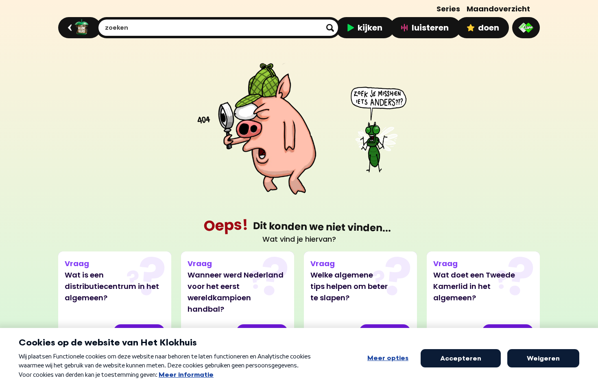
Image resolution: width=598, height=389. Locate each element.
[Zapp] (526, 27)
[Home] (78, 27)
